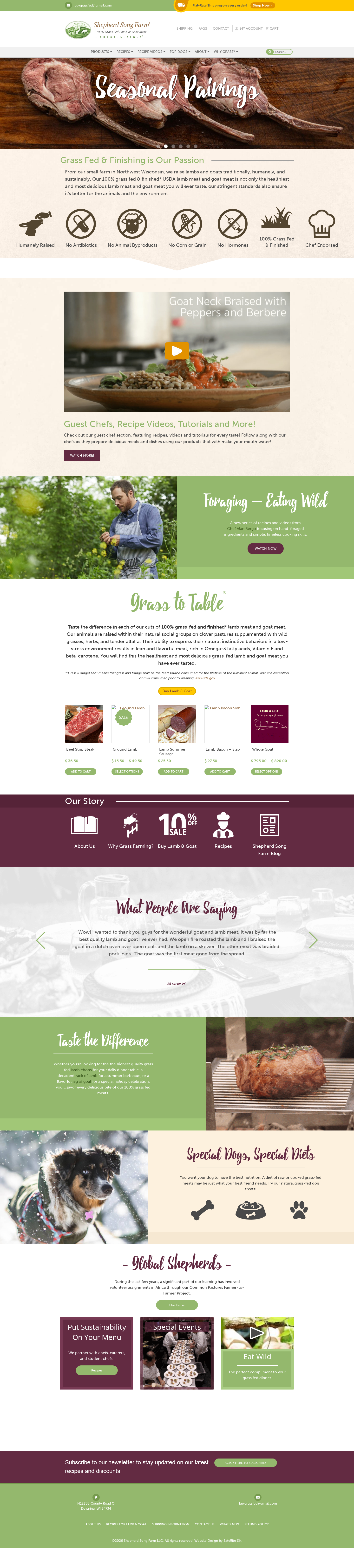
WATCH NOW (265, 549)
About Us (93, 1524)
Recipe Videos (150, 52)
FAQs (202, 29)
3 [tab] (173, 146)
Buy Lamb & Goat (177, 691)
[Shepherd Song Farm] (107, 29)
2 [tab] (166, 146)
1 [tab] (158, 146)
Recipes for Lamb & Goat (126, 1524)
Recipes (123, 52)
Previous (40, 940)
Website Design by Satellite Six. (218, 1541)
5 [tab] (188, 146)
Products (100, 52)
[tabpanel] (177, 103)
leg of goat (81, 1081)
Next (313, 940)
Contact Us (204, 1524)
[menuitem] (102, 52)
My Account (251, 29)
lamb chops (81, 1070)
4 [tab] (181, 146)
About (200, 52)
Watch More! (82, 455)
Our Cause (177, 1305)
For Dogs (178, 52)
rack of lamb (87, 1075)
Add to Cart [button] (81, 771)
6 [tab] (195, 146)
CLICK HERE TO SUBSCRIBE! (245, 1463)
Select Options (127, 771)
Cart (274, 29)
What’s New (229, 1524)
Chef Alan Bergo (241, 528)
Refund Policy (256, 1524)
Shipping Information (170, 1524)
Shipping (185, 29)
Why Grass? (224, 52)
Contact (221, 29)
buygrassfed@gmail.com (93, 5)
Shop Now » (262, 5)
